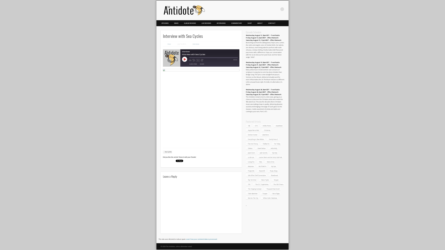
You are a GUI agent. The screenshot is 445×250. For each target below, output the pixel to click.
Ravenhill (262, 171)
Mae (260, 162)
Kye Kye (274, 153)
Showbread (274, 175)
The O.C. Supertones (261, 184)
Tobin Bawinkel (252, 194)
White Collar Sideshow (270, 198)
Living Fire (251, 162)
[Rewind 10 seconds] (193, 60)
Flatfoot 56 (266, 144)
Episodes (165, 23)
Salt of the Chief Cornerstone (257, 175)
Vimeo (277, 9)
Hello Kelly (274, 148)
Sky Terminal (252, 180)
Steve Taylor (265, 180)
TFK (249, 184)
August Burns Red (253, 130)
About (260, 23)
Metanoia (251, 166)
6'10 (256, 126)
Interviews (221, 23)
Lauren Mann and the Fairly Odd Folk (270, 157)
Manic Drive (270, 162)
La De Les (251, 157)
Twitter (268, 9)
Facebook (263, 9)
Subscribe (193, 64)
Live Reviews (206, 23)
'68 (249, 126)
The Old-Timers (278, 184)
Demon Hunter (252, 135)
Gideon (250, 148)
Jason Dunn (251, 153)
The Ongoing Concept (254, 189)
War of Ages (276, 194)
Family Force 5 (273, 139)
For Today (277, 144)
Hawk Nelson (261, 148)
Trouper (264, 194)
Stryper (276, 180)
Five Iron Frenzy (253, 144)
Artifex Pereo (267, 126)
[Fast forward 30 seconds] (202, 60)
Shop (250, 23)
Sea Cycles (168, 152)
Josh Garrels (263, 153)
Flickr (273, 9)
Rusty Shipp (273, 171)
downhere (265, 135)
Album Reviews (190, 23)
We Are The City (253, 198)
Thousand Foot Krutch (273, 189)
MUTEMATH (262, 166)
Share (202, 64)
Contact (271, 23)
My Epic (273, 166)
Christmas (267, 130)
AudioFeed (279, 126)
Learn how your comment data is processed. (201, 239)
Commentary (236, 23)
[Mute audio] (190, 60)
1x (198, 60)
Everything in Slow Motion (256, 139)
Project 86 (251, 171)
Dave (169, 44)
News (176, 23)
